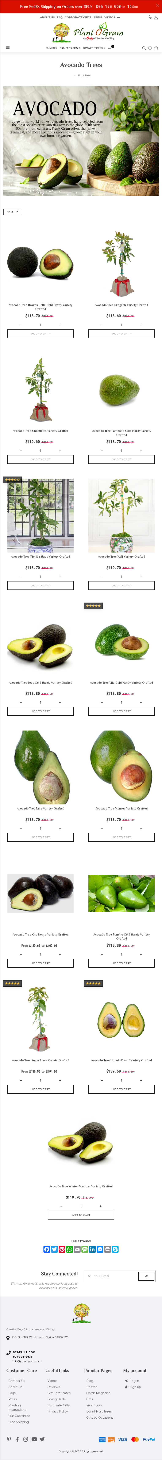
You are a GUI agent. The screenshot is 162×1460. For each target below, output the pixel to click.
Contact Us (16, 1381)
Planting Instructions (17, 1407)
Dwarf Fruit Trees (99, 1411)
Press (97, 17)
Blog (89, 1381)
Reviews (53, 1387)
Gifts (89, 1399)
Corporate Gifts (78, 17)
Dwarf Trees (93, 48)
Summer (52, 48)
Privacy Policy (57, 1411)
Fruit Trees (69, 48)
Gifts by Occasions (99, 1417)
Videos (109, 17)
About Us (15, 1387)
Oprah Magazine (98, 1393)
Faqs (11, 1393)
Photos (91, 1387)
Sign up (135, 1387)
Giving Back (56, 1399)
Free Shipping (18, 1422)
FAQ (60, 17)
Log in (134, 1381)
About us (47, 17)
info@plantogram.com (27, 1361)
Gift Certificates (58, 1393)
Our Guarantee (19, 1416)
